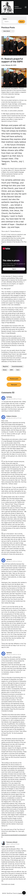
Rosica (5, 369)
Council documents (17, 366)
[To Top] (24, 892)
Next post (14, 384)
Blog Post (5, 366)
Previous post (14, 379)
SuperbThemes (22, 893)
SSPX (11, 369)
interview (9, 236)
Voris (17, 369)
